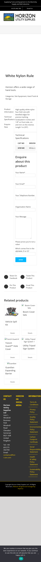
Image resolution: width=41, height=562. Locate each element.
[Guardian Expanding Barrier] (11, 363)
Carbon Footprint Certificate (33, 439)
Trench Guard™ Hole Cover (11, 346)
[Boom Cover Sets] (29, 306)
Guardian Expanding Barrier (10, 370)
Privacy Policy (33, 410)
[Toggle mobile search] (32, 22)
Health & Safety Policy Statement (33, 461)
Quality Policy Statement (33, 419)
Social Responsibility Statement (33, 449)
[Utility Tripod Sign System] (29, 340)
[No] (38, 554)
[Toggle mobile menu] (37, 22)
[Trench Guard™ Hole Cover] (11, 339)
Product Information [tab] (8, 110)
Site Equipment (20, 96)
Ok (21, 559)
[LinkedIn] (16, 411)
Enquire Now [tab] (7, 125)
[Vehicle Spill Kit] (11, 311)
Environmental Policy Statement (33, 429)
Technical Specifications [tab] (8, 118)
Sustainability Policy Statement (33, 472)
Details (12, 333)
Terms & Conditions (33, 403)
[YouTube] (19, 411)
